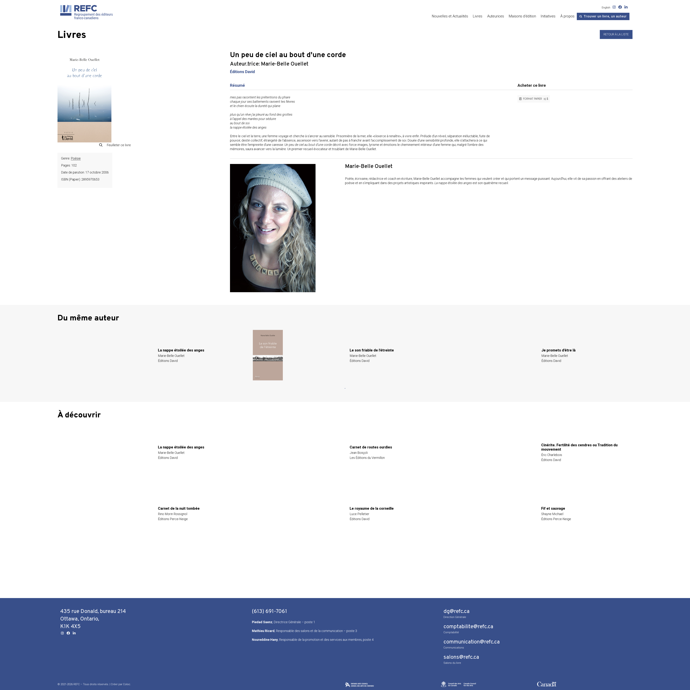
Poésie (76, 158)
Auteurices (495, 16)
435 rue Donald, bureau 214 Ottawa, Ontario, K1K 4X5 (93, 619)
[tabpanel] (153, 355)
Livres (477, 16)
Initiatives (548, 16)
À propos (567, 16)
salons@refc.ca (461, 657)
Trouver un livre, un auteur (605, 16)
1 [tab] (345, 388)
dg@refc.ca (456, 611)
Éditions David (242, 72)
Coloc (126, 684)
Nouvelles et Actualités (450, 16)
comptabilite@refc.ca (468, 627)
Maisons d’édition (522, 16)
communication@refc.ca (471, 642)
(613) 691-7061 (269, 611)
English (606, 7)
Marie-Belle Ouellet (284, 64)
